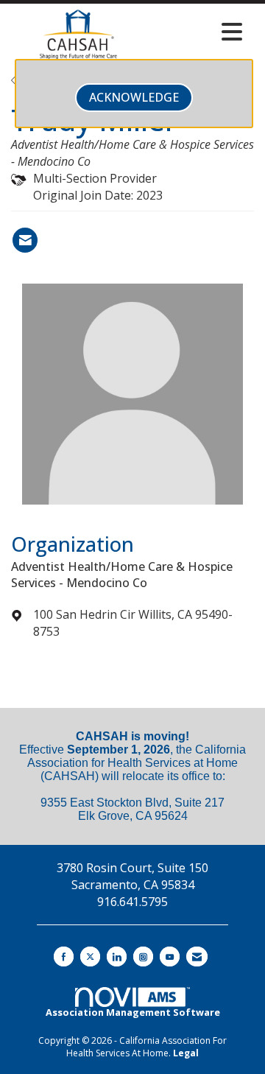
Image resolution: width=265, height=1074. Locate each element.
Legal (186, 1053)
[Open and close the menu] (198, 31)
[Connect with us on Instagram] (143, 956)
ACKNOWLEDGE (134, 97)
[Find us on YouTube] (170, 956)
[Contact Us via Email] (197, 956)
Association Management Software (133, 1012)
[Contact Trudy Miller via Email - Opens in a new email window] (25, 240)
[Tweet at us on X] (90, 956)
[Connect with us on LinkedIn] (117, 956)
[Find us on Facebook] (64, 956)
